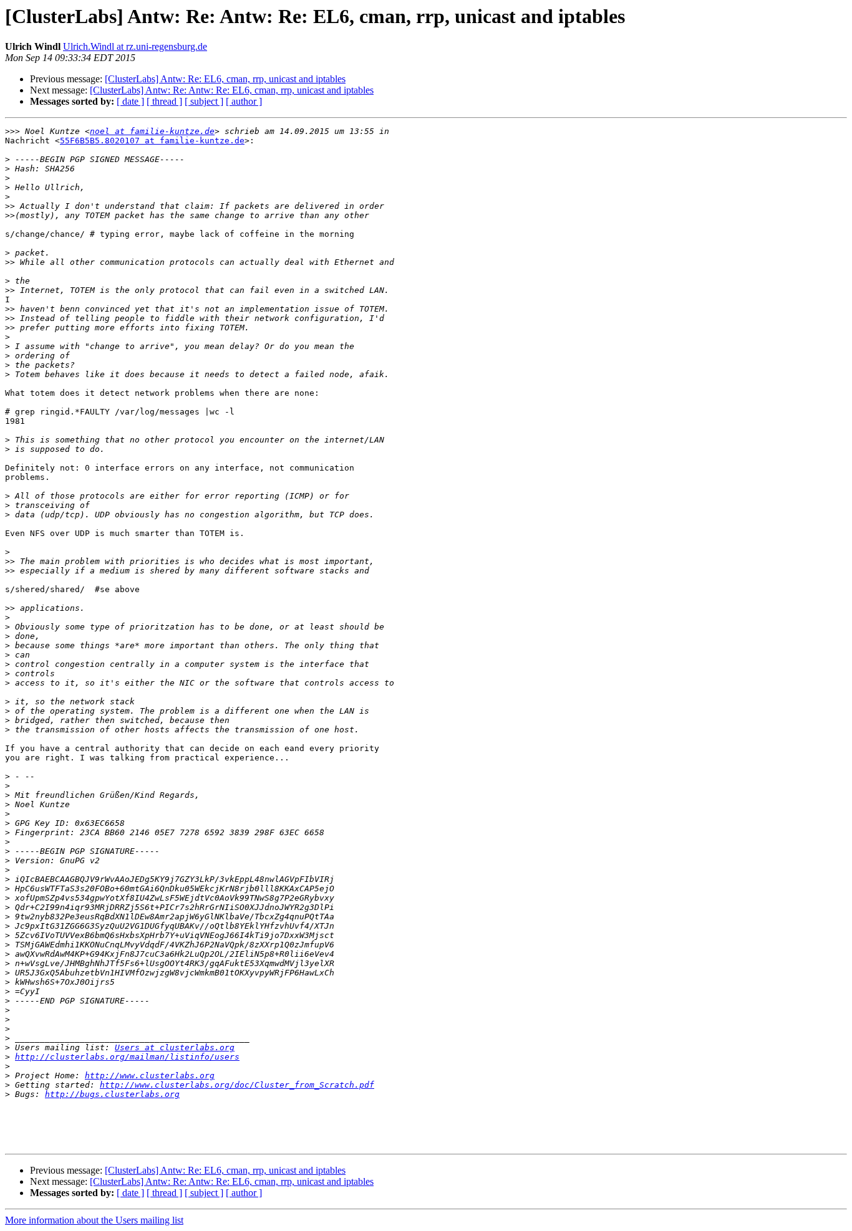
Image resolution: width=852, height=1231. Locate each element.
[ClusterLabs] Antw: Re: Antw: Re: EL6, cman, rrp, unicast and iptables (232, 90)
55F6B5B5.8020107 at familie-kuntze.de (152, 140)
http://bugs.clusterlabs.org (112, 1094)
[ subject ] (204, 101)
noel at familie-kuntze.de (152, 131)
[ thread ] (164, 101)
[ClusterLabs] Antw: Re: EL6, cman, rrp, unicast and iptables (225, 79)
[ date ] (130, 101)
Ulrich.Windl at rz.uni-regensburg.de (135, 46)
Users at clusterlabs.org (175, 1047)
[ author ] (244, 101)
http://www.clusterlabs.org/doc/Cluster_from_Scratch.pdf (237, 1085)
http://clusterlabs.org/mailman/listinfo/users (127, 1056)
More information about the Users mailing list (94, 1220)
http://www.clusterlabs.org (150, 1075)
